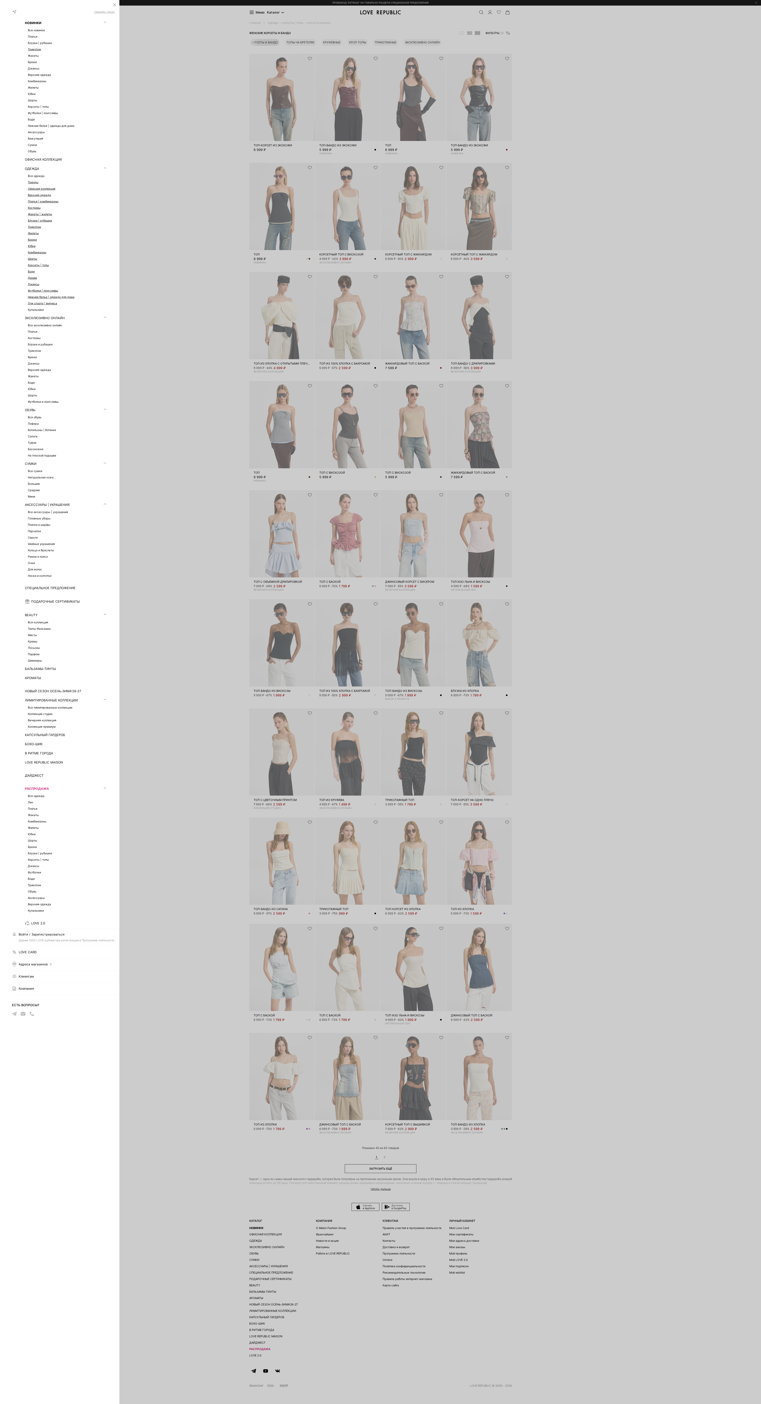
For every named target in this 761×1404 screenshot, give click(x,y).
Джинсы (33, 284)
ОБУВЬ (30, 410)
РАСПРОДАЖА (37, 789)
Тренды (33, 182)
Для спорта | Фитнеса (42, 303)
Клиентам (26, 976)
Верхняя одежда (39, 195)
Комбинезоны (37, 252)
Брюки (32, 239)
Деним (32, 278)
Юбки (31, 246)
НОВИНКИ (33, 23)
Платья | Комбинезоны (43, 201)
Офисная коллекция (41, 188)
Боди (31, 271)
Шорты (32, 258)
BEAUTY (31, 615)
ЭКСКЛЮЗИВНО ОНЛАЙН (45, 318)
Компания (26, 988)
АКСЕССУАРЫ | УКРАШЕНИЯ (47, 505)
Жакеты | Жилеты (40, 214)
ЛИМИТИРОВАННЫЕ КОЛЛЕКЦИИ (51, 700)
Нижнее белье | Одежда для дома (51, 297)
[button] (114, 5)
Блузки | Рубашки (40, 220)
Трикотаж (34, 49)
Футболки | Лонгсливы (43, 290)
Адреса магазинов (35, 964)
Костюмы (34, 207)
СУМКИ (30, 464)
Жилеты (33, 233)
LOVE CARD (28, 952)
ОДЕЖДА (32, 169)
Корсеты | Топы (38, 265)
